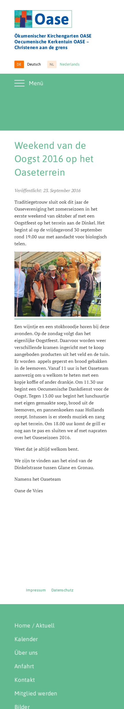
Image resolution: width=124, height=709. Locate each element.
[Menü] (20, 86)
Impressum (36, 590)
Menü (36, 83)
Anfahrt (24, 666)
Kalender (26, 639)
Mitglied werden (35, 693)
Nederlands (65, 64)
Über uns (26, 652)
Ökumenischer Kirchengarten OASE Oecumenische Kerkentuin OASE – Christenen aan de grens (52, 41)
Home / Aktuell (34, 625)
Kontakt (24, 679)
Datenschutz (62, 590)
